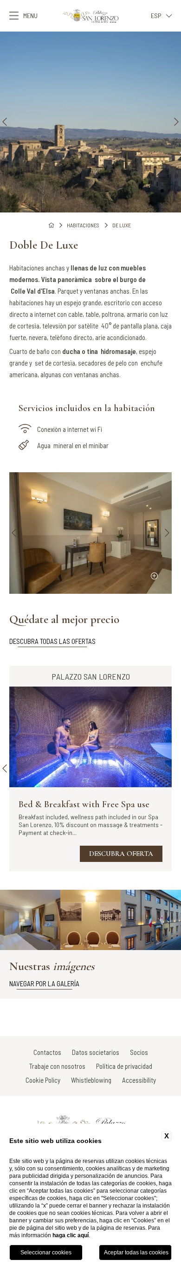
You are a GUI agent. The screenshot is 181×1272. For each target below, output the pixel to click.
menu (30, 15)
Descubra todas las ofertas (52, 641)
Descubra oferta (121, 853)
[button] (4, 122)
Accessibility (139, 1080)
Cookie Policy (43, 1080)
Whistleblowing (91, 1080)
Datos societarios (95, 1052)
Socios (139, 1052)
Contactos (47, 1052)
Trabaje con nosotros (57, 1066)
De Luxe (121, 225)
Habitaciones (83, 225)
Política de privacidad (124, 1066)
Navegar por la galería (44, 983)
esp (156, 15)
